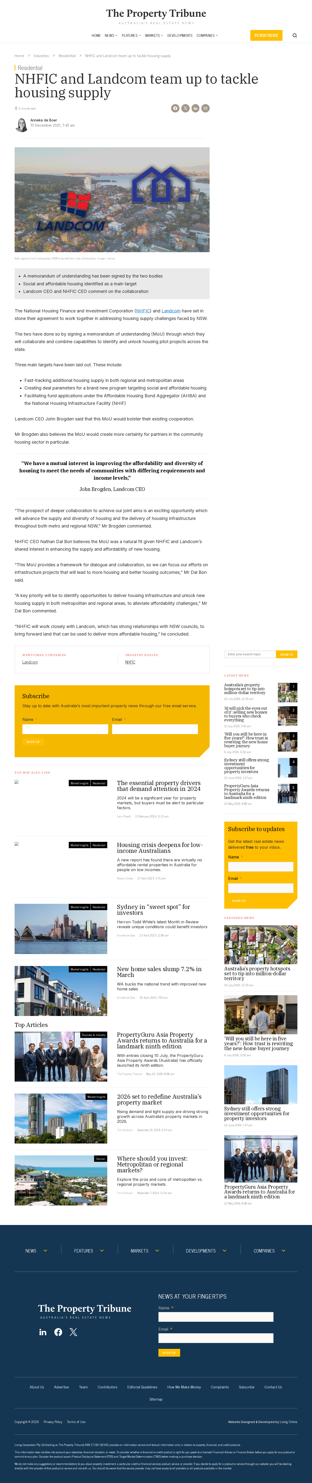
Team (83, 1386)
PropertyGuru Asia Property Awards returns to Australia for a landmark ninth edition (246, 791)
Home (96, 35)
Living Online (288, 1421)
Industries (41, 55)
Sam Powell (124, 816)
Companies (205, 35)
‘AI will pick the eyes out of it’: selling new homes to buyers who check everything (245, 714)
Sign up (33, 742)
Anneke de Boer (126, 935)
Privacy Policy (53, 1421)
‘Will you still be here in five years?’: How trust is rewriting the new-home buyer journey (246, 740)
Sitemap (156, 1399)
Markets (152, 35)
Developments (179, 35)
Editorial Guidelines (142, 1386)
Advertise (61, 1386)
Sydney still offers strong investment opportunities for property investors (246, 765)
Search (286, 654)
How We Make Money (184, 1386)
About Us (37, 1386)
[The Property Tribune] (94, 1311)
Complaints (220, 1386)
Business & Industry (93, 1034)
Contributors (107, 1386)
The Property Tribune (129, 1074)
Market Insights (79, 783)
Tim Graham (125, 1130)
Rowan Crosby (125, 878)
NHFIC (143, 310)
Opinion (100, 1158)
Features (129, 35)
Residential (67, 55)
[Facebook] (58, 1332)
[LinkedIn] (43, 1332)
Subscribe (266, 35)
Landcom (171, 310)
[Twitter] (73, 1332)
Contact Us (273, 1386)
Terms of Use (76, 1421)
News (109, 35)
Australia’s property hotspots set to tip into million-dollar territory (244, 688)
